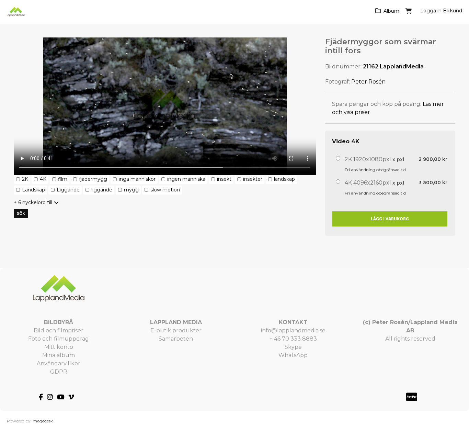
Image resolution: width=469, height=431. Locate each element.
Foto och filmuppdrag (58, 338)
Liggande (68, 190)
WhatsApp (293, 355)
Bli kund (452, 11)
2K (25, 179)
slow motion (165, 190)
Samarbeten (176, 338)
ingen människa (186, 179)
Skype (293, 347)
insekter (252, 179)
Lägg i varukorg (390, 219)
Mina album (58, 355)
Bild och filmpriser (58, 330)
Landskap (33, 190)
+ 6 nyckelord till (33, 202)
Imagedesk (42, 420)
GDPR (58, 371)
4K (43, 179)
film (62, 179)
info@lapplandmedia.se (293, 330)
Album (391, 11)
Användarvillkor (58, 363)
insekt (224, 179)
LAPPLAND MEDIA (176, 322)
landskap (284, 179)
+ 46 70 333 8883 (293, 338)
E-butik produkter (176, 330)
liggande (101, 190)
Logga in (431, 11)
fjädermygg (93, 179)
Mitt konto (58, 347)
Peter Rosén (368, 81)
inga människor (137, 179)
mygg (131, 190)
